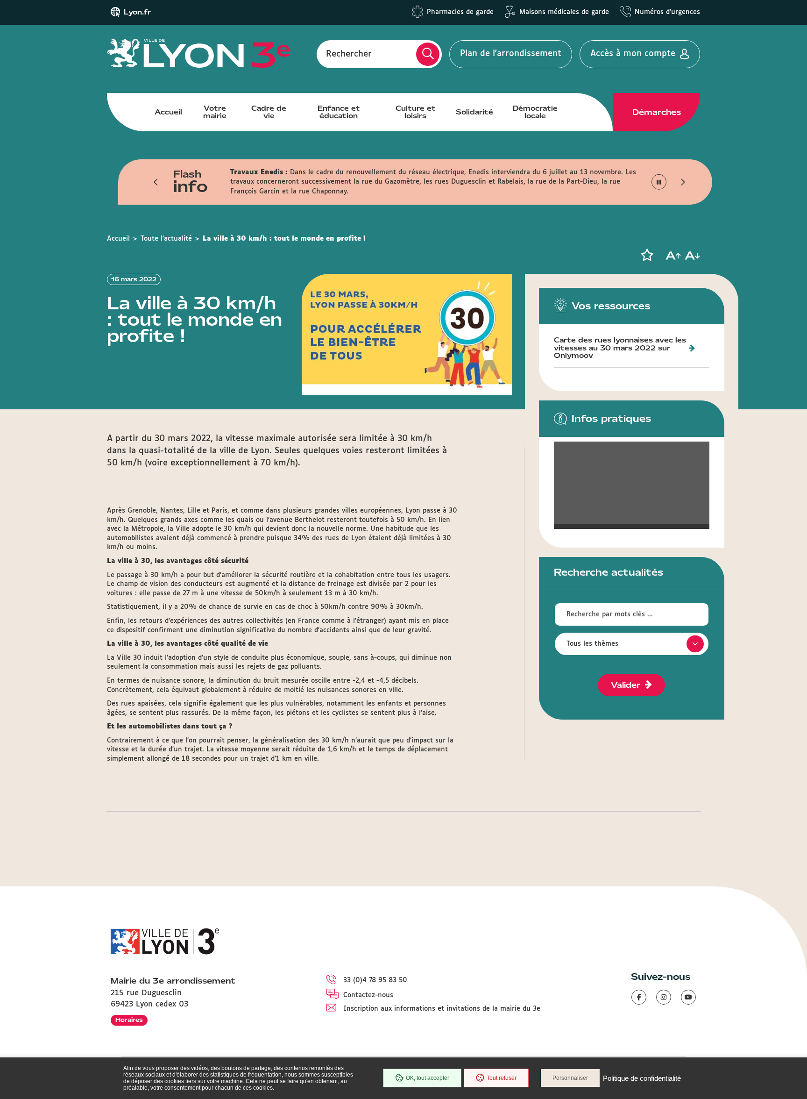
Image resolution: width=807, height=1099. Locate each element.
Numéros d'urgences (667, 12)
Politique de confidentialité (642, 1078)
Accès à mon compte (632, 54)
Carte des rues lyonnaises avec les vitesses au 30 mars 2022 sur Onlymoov (620, 348)
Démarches (656, 112)
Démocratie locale (535, 112)
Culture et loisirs (416, 112)
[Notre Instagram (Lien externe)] (663, 997)
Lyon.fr (137, 12)
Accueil (168, 112)
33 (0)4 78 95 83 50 (375, 980)
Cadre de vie (268, 112)
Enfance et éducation (339, 112)
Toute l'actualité (166, 239)
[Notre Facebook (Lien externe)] (638, 997)
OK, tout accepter (427, 1078)
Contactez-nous (368, 995)
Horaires (129, 1020)
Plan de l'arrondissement (510, 54)
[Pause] (659, 182)
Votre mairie (215, 112)
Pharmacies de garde (460, 12)
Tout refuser (502, 1078)
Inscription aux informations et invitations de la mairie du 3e (441, 1009)
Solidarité (474, 112)
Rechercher (349, 54)
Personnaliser (570, 1078)
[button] (156, 182)
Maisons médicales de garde (564, 12)
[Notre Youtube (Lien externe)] (688, 997)
